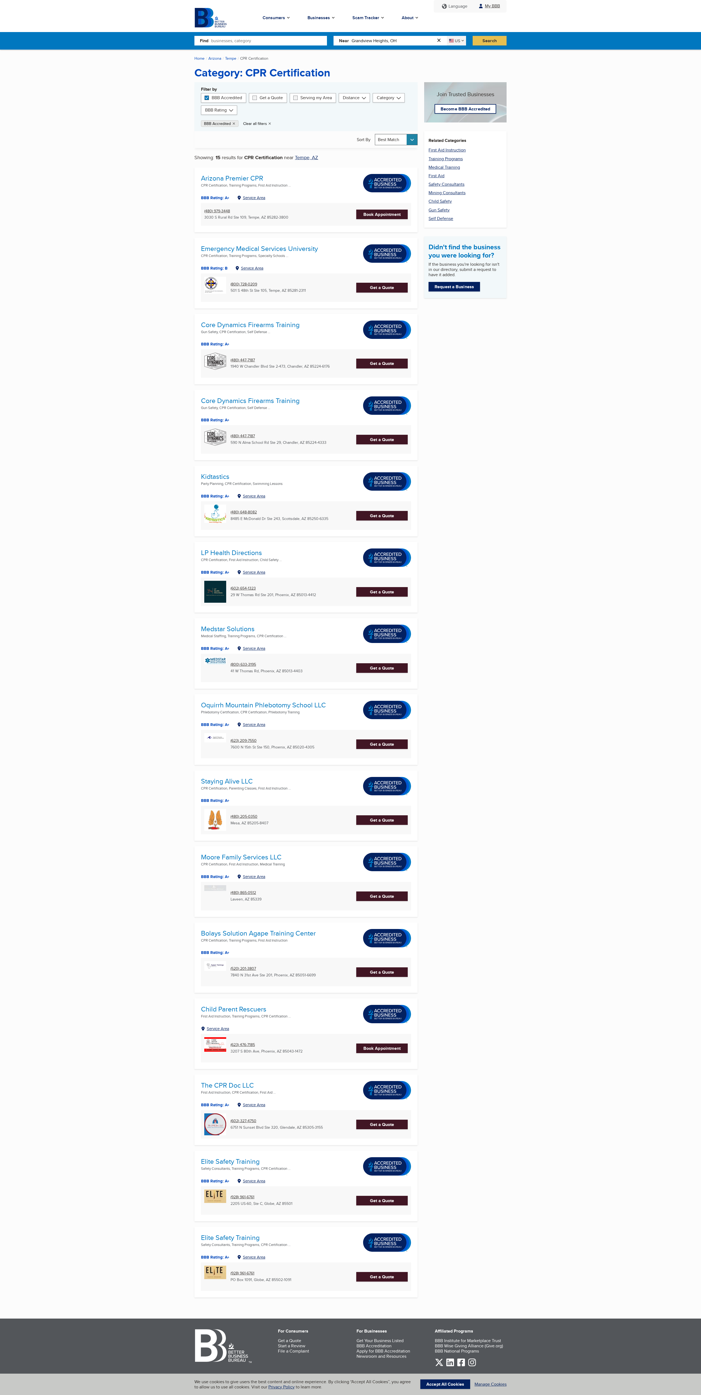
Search (489, 41)
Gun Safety (439, 210)
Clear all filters (255, 123)
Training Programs (446, 159)
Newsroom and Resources (381, 1356)
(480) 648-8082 (244, 512)
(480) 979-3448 (217, 211)
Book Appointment (382, 214)
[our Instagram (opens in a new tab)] (472, 1365)
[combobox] (269, 40)
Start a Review (291, 1346)
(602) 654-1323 (243, 588)
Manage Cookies (491, 1384)
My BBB (492, 5)
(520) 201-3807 (243, 968)
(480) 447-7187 (243, 360)
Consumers (274, 18)
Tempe (230, 58)
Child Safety (440, 201)
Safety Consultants (446, 184)
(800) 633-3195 (243, 664)
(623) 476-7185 (243, 1044)
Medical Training (444, 167)
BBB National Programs (457, 1351)
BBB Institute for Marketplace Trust (468, 1340)
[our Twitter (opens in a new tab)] (439, 1365)
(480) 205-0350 (244, 816)
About (407, 18)
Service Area (254, 198)
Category (385, 98)
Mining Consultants (447, 193)
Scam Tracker (365, 18)
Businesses (319, 18)
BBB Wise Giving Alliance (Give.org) (469, 1346)
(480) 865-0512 (243, 892)
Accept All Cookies (445, 1384)
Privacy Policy (281, 1387)
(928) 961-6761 (242, 1197)
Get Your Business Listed (380, 1340)
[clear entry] (440, 40)
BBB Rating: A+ (215, 344)
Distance (351, 98)
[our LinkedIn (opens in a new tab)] (450, 1365)
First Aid (436, 176)
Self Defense (441, 218)
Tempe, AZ (306, 157)
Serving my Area (316, 97)
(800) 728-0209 (244, 284)
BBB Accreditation (374, 1346)
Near (344, 41)
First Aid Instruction (447, 150)
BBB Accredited (227, 97)
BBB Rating (216, 110)
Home (199, 58)
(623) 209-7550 (244, 740)
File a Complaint (293, 1351)
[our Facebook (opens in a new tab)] (461, 1365)
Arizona (214, 58)
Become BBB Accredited (465, 109)
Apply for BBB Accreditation (383, 1351)
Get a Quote (271, 97)
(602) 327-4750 (243, 1121)
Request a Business (454, 287)
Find (204, 41)
